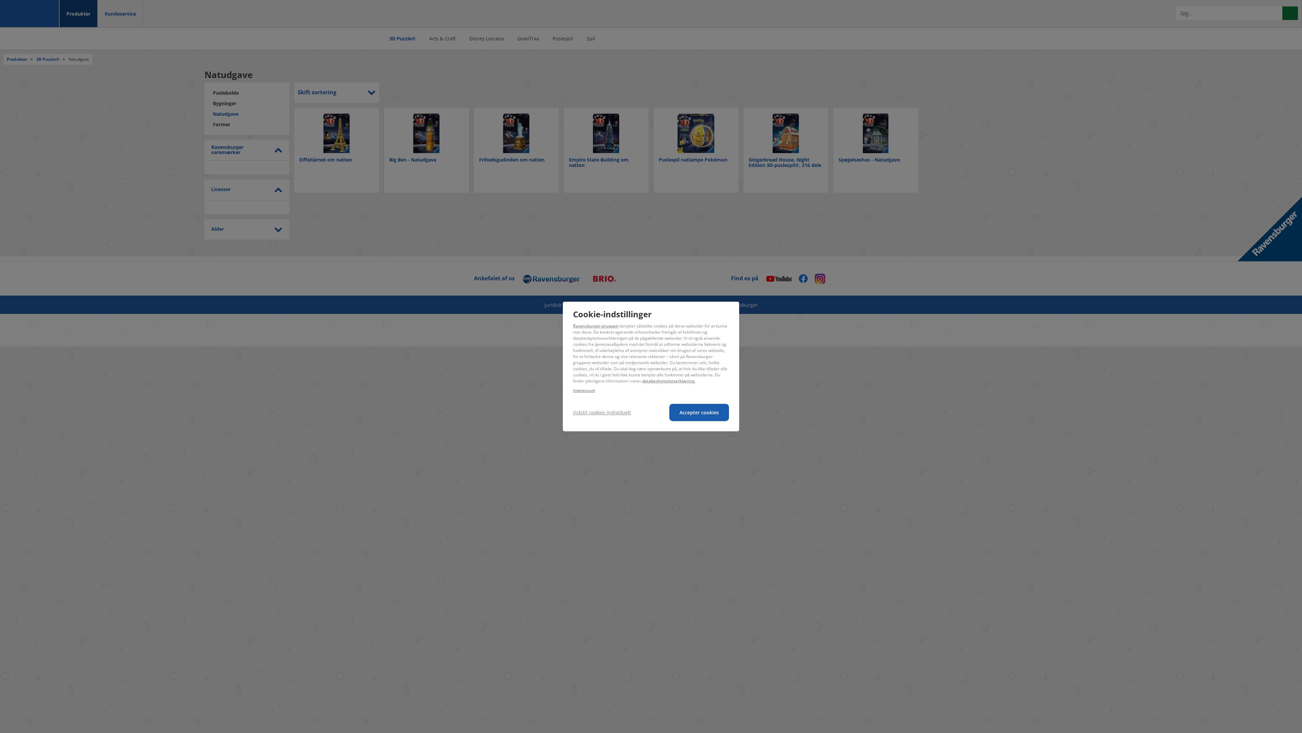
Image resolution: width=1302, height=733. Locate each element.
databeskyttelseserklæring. (668, 381)
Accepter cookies (699, 412)
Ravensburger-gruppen (595, 326)
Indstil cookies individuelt (602, 412)
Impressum (584, 390)
